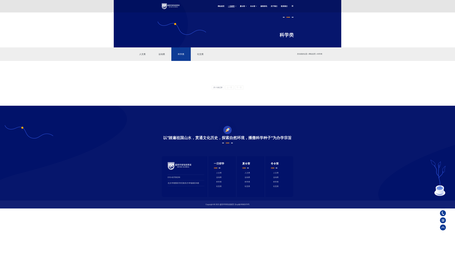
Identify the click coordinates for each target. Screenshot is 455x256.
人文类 (142, 54)
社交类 (200, 54)
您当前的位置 (302, 54)
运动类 (162, 54)
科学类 (181, 54)
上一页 (229, 87)
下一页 (239, 87)
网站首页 (312, 54)
